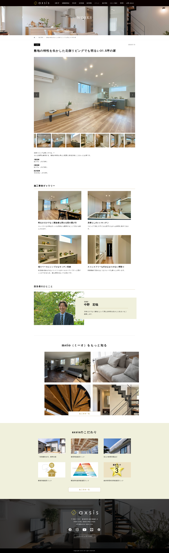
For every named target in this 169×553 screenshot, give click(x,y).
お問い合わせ (130, 3)
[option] (84, 95)
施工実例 (104, 3)
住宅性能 (81, 3)
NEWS (121, 3)
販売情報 (89, 3)
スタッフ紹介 (113, 3)
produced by (81, 536)
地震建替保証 (65, 3)
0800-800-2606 (89, 522)
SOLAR (74, 3)
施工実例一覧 (84, 414)
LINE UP (57, 3)
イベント (96, 3)
